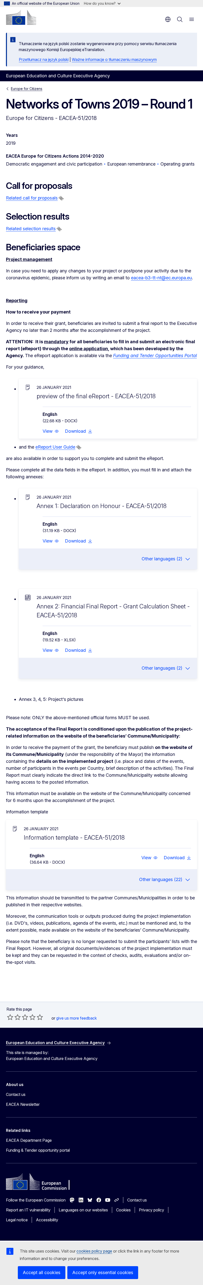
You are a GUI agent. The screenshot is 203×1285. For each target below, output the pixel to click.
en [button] (167, 19)
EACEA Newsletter (23, 1104)
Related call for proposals (32, 197)
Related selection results (31, 228)
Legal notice (17, 1219)
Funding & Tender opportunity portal (38, 1150)
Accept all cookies (41, 1272)
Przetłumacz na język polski (44, 59)
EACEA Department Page (29, 1140)
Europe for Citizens (26, 88)
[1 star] (10, 1017)
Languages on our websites (83, 1209)
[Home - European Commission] (21, 17)
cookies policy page (94, 1251)
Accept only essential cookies (102, 1272)
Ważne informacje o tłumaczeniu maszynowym (114, 59)
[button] (51, 431)
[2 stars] (13, 1017)
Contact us (15, 1094)
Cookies (123, 1209)
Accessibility (47, 1219)
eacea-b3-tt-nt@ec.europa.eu (161, 277)
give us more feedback (76, 1018)
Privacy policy (151, 1209)
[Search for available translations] (61, 198)
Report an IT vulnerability (28, 1209)
